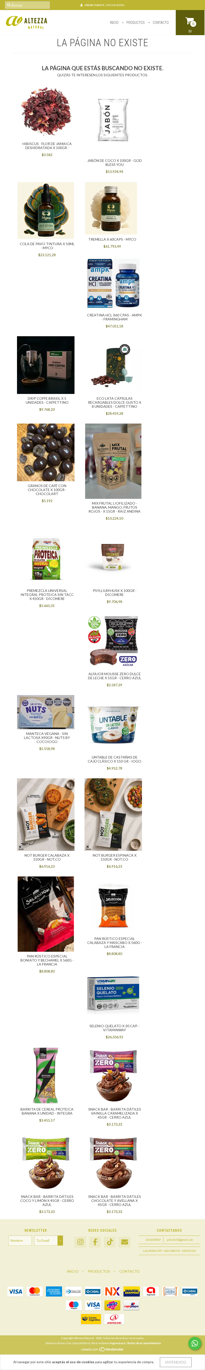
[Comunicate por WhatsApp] (194, 1343)
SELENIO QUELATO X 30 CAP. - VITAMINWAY (115, 1028)
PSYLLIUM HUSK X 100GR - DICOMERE (114, 592)
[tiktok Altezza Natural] (110, 1242)
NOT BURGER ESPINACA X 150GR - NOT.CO (114, 857)
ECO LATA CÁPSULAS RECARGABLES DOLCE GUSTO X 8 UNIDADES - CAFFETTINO (114, 402)
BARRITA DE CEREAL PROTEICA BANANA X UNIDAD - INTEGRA (47, 1111)
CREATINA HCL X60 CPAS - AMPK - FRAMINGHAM (114, 317)
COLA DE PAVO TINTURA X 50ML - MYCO (47, 246)
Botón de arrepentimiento (144, 1343)
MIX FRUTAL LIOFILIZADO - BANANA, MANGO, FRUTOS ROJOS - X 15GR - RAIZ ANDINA (114, 507)
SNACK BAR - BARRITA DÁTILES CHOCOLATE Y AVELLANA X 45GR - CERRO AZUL (114, 1200)
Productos (135, 23)
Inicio (114, 23)
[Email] (124, 1242)
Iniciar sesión (115, 5)
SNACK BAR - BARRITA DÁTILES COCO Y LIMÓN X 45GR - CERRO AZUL (47, 1200)
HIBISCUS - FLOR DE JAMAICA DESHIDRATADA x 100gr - (47, 146)
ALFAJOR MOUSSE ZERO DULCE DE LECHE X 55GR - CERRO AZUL (114, 676)
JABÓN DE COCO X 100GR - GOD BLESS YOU (114, 162)
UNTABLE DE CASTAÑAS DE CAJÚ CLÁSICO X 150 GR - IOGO (114, 759)
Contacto (160, 23)
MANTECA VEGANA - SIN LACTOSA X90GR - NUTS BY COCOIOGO (47, 737)
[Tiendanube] (102, 1350)
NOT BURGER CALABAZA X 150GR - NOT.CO (47, 857)
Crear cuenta (94, 5)
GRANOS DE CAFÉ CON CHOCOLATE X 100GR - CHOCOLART (47, 490)
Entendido (175, 1362)
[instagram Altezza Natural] (80, 1242)
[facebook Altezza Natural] (95, 1242)
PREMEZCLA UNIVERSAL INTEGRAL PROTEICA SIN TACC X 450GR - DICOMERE (47, 594)
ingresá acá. (118, 1343)
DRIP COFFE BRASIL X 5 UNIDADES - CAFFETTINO (47, 400)
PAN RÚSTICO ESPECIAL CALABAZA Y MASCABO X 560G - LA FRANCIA (114, 942)
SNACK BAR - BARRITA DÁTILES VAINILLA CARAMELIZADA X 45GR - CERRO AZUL (114, 1113)
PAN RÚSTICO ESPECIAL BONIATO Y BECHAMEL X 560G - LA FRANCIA (47, 960)
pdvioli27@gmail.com (180, 1239)
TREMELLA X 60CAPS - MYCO (112, 239)
